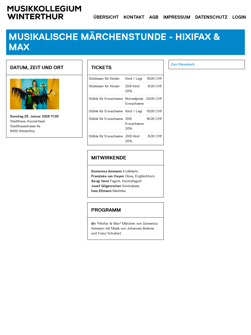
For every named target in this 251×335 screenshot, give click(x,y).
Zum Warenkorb (183, 64)
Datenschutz (211, 17)
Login (239, 17)
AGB (153, 17)
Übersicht (106, 17)
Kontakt (134, 17)
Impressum (176, 17)
